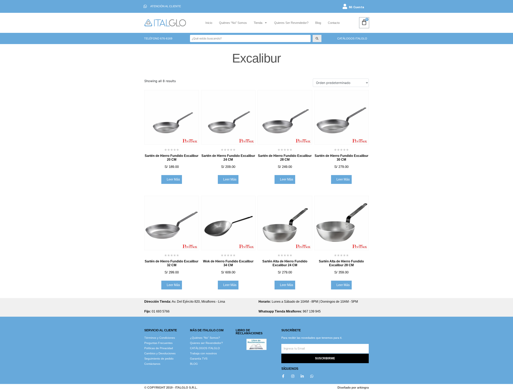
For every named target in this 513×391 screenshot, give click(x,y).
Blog (318, 22)
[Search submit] (317, 38)
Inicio (208, 22)
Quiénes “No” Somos (233, 22)
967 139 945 (290, 311)
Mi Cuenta (356, 7)
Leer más (173, 179)
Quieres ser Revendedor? (291, 22)
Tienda (258, 22)
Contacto (334, 22)
